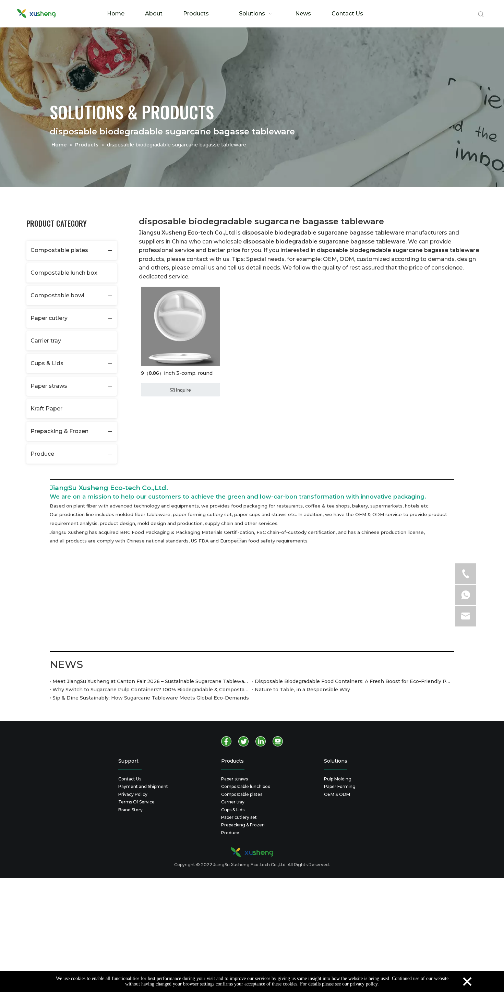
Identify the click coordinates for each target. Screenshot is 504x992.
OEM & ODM (337, 794)
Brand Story (130, 809)
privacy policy (363, 984)
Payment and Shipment (143, 786)
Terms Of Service (136, 801)
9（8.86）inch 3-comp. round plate (177, 373)
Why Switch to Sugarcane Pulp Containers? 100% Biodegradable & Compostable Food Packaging (150, 689)
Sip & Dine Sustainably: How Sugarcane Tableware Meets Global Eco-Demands (150, 698)
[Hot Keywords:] (481, 14)
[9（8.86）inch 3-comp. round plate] (180, 326)
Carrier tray (46, 340)
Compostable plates (59, 250)
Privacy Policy (132, 794)
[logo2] (252, 852)
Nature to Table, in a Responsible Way (302, 689)
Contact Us (129, 778)
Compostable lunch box (64, 273)
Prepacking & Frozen (59, 431)
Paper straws (49, 386)
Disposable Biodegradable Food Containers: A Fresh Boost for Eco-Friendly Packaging (353, 681)
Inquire (183, 390)
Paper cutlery (49, 318)
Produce (42, 454)
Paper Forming (340, 786)
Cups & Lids (47, 363)
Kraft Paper (46, 408)
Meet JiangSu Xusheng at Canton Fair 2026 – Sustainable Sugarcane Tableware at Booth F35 (150, 681)
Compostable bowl (57, 295)
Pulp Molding (337, 778)
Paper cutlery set (239, 817)
